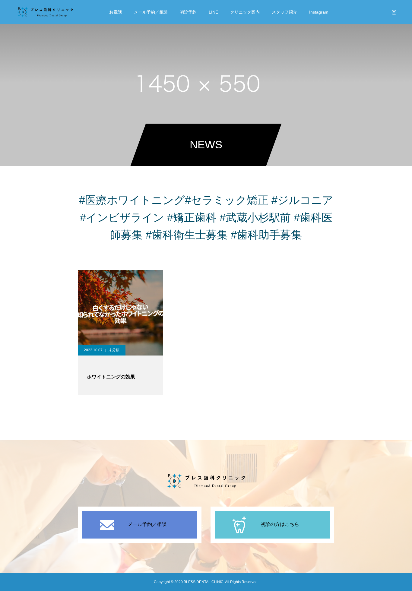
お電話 (115, 12)
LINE (213, 12)
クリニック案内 (245, 12)
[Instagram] (394, 12)
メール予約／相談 (151, 12)
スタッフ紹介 (284, 12)
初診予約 (188, 12)
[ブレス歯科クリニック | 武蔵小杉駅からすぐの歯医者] (45, 12)
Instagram (318, 12)
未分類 (114, 350)
